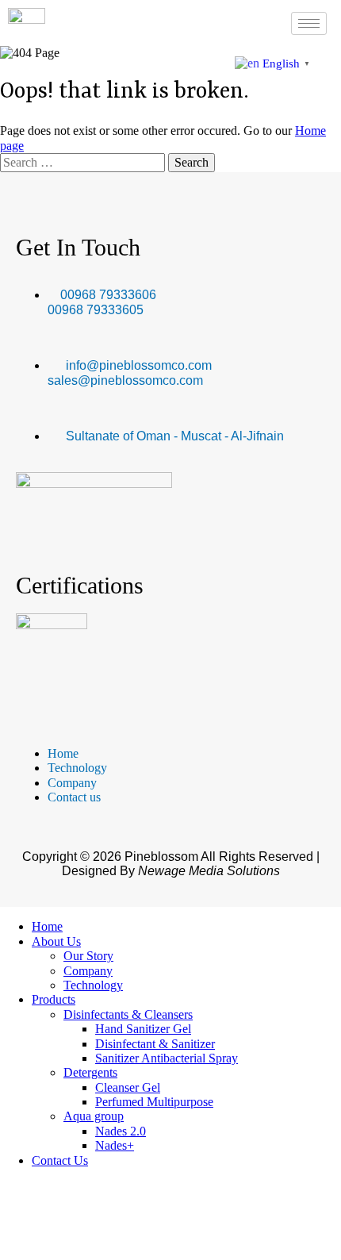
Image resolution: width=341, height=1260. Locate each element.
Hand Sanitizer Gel (143, 1028)
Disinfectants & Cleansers (128, 1014)
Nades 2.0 (120, 1131)
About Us (56, 941)
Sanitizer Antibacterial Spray (166, 1058)
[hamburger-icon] (309, 23)
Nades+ (114, 1145)
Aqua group (93, 1116)
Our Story (88, 955)
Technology (93, 985)
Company (88, 971)
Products (53, 999)
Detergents (90, 1072)
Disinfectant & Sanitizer (155, 1044)
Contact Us (60, 1160)
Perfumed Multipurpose (154, 1101)
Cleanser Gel (127, 1087)
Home (47, 926)
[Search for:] (84, 162)
